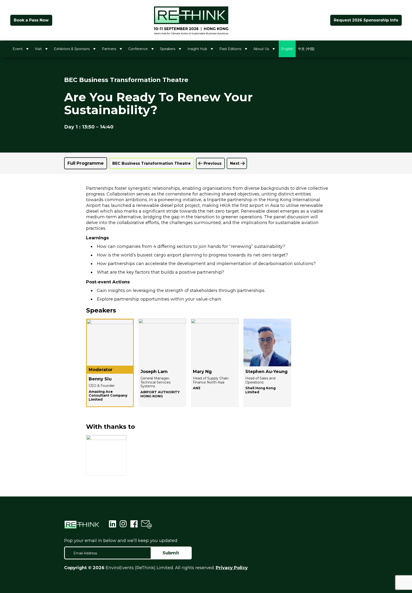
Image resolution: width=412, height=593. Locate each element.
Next (234, 163)
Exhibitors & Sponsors (72, 49)
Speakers (167, 49)
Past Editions (230, 49)
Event (18, 49)
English (287, 49)
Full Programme (85, 163)
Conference (138, 49)
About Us (261, 49)
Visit (38, 49)
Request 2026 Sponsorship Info (366, 20)
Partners (109, 49)
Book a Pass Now (31, 20)
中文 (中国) (306, 49)
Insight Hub (197, 49)
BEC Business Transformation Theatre (151, 163)
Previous (212, 163)
